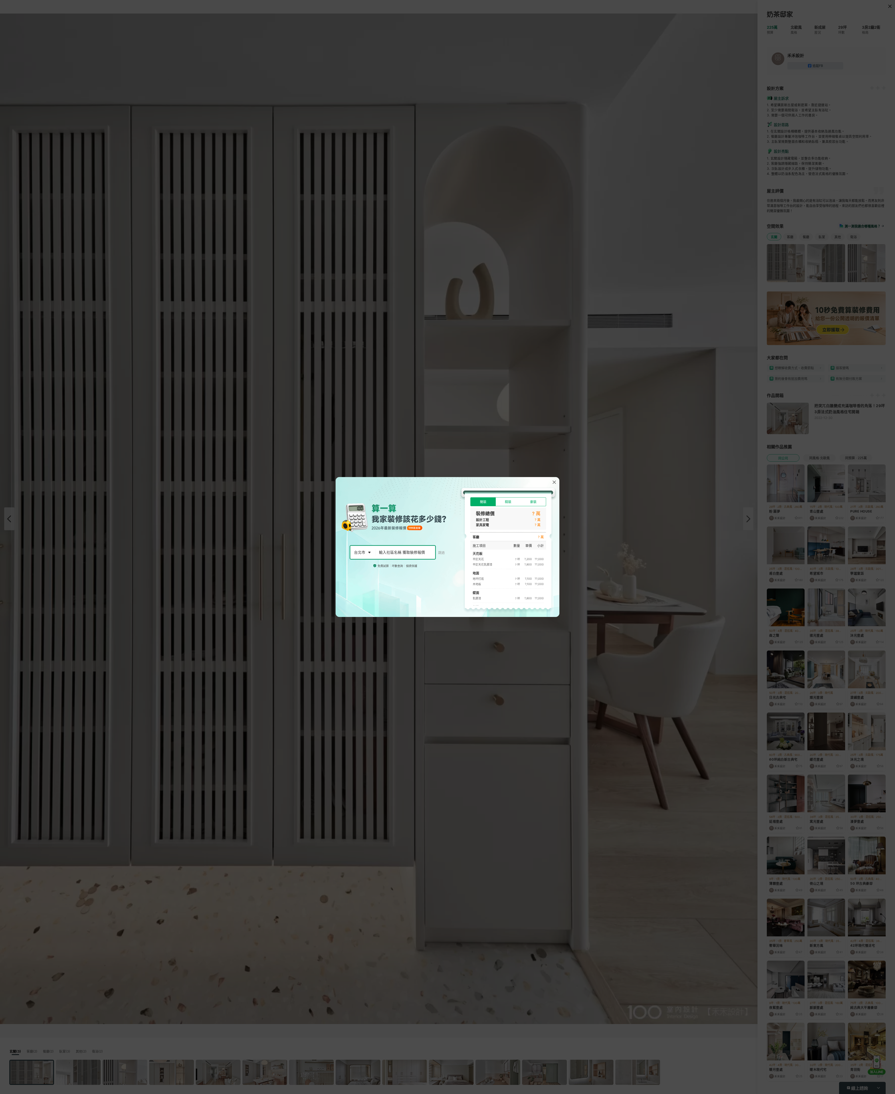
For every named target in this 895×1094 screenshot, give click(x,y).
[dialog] (447, 547)
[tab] (483, 501)
